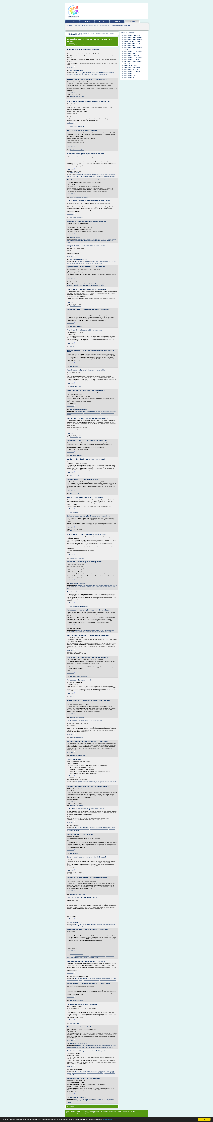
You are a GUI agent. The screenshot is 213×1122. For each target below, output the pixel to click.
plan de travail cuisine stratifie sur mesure (86, 239)
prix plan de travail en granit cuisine (84, 283)
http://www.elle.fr (74, 475)
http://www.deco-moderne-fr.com (78, 259)
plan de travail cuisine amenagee (99, 174)
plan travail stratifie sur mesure (133, 57)
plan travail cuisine (129, 73)
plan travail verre (129, 77)
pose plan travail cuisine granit (82, 285)
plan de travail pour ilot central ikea (104, 781)
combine (117, 21)
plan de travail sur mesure (86, 74)
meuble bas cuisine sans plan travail (84, 1045)
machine (87, 21)
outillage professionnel (102, 22)
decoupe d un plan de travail (90, 957)
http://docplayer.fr (75, 366)
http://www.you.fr (74, 172)
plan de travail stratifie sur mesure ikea (103, 1045)
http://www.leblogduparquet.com (78, 409)
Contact (127, 25)
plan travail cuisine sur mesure (107, 239)
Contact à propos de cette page (126, 1111)
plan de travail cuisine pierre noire (95, 1100)
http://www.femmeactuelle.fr (77, 530)
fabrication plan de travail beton (82, 956)
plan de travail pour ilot (101, 74)
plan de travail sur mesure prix (83, 261)
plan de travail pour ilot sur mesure (83, 72)
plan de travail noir (129, 53)
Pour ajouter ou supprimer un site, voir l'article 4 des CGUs (83, 1113)
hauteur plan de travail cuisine (83, 174)
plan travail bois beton (96, 924)
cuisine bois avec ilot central (132, 41)
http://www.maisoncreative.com (78, 676)
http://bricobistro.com (75, 306)
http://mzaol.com (74, 853)
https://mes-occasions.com (77, 126)
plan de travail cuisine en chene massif (85, 411)
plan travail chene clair (84, 1047)
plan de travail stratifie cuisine (75, 240)
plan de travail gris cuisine (101, 283)
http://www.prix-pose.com (77, 717)
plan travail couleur (129, 75)
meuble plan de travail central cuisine (89, 586)
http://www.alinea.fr (75, 237)
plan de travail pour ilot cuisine (92, 240)
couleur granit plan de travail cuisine (101, 630)
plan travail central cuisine (132, 35)
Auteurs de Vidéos (92, 25)
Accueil (69, 25)
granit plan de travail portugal (98, 782)
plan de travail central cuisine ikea (108, 980)
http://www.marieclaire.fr (76, 805)
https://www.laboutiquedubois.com (79, 197)
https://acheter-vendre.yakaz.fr (78, 1043)
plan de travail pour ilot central (99, 72)
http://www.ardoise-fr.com (77, 96)
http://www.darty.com (75, 437)
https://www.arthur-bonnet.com (78, 583)
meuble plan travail (129, 45)
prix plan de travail (97, 263)
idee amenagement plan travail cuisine (104, 978)
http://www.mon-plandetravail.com (79, 606)
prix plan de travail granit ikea (85, 782)
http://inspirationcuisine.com (77, 755)
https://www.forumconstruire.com (79, 346)
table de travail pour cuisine (132, 67)
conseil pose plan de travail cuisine (106, 176)
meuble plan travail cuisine (95, 1073)
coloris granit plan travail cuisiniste (99, 829)
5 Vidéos (76, 45)
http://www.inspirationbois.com (78, 558)
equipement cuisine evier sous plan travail (133, 62)
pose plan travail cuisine (79, 1073)
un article (111, 25)
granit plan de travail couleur (104, 631)
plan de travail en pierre (131, 69)
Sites (84, 25)
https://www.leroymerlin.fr (77, 150)
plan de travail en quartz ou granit (87, 631)
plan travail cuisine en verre (132, 71)
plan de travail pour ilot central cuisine (85, 585)
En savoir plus (107, 1119)
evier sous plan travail (130, 65)
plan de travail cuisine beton (82, 924)
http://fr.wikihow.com (75, 386)
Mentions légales (76, 1111)
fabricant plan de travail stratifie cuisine (76, 1100)
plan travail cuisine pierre (131, 59)
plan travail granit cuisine (97, 285)
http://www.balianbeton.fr (76, 922)
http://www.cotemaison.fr (76, 217)
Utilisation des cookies (109, 1111)
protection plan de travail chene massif (104, 411)
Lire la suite (70, 67)
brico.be (72, 696)
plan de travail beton (76, 925)
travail (132, 21)
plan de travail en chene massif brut (92, 413)
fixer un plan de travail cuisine (88, 176)
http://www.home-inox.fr (76, 70)
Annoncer (119, 25)
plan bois (72, 21)
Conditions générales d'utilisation (92, 1111)
